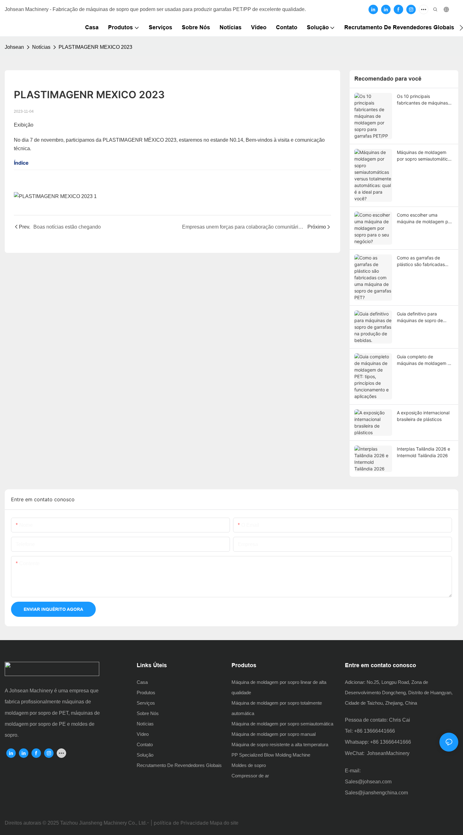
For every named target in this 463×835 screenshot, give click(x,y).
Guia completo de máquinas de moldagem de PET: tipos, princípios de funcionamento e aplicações (425, 360)
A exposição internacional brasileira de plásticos (423, 416)
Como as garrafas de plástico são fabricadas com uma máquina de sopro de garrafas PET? (421, 261)
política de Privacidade (181, 823)
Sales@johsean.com (368, 781)
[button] (461, 28)
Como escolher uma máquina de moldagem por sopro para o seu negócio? (424, 218)
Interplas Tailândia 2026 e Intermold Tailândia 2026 (423, 452)
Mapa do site (224, 823)
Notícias (41, 47)
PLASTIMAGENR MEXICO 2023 (95, 47)
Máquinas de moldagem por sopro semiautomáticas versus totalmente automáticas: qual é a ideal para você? (425, 156)
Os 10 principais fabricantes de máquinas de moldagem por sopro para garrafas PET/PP (422, 100)
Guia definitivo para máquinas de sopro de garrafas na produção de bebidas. (422, 317)
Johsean (14, 47)
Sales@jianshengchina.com (376, 792)
